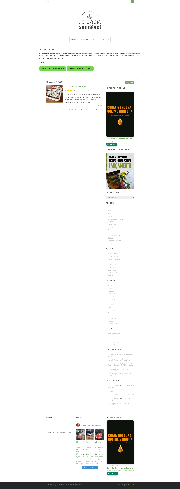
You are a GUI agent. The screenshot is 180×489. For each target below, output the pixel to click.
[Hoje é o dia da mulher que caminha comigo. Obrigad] (80, 446)
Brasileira (111, 294)
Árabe (110, 288)
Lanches (111, 339)
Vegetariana (83, 109)
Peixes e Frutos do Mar (116, 235)
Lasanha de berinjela (76, 86)
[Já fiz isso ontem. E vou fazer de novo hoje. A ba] (90, 458)
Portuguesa (112, 318)
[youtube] (46, 1)
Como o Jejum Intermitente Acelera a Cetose (120, 355)
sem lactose (112, 273)
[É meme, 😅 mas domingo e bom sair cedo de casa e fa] (80, 458)
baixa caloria (112, 253)
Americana (112, 285)
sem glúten (112, 267)
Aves (109, 211)
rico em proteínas (114, 262)
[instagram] (48, 1)
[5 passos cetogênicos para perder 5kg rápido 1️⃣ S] (99, 434)
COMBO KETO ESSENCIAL (80, 69)
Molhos (111, 230)
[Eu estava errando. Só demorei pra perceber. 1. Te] (90, 446)
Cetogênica (112, 296)
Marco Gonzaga (94, 109)
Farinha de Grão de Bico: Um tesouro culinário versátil (118, 370)
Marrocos (111, 313)
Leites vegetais (113, 224)
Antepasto (112, 208)
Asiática (111, 291)
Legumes (111, 222)
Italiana (110, 307)
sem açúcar (112, 264)
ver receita (98, 105)
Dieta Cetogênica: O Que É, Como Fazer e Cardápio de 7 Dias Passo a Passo (120, 365)
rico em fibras (113, 256)
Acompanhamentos (115, 334)
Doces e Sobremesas (115, 219)
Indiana (110, 304)
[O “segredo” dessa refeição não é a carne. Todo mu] (99, 458)
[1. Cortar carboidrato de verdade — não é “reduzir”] (99, 446)
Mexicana (111, 315)
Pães (110, 232)
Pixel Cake (130, 485)
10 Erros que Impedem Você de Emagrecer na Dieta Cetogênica (119, 360)
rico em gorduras (114, 259)
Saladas (111, 238)
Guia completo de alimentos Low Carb (120, 374)
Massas (111, 227)
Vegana (110, 321)
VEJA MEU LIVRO (53, 69)
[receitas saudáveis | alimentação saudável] (90, 32)
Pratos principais (114, 342)
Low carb (111, 310)
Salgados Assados (114, 241)
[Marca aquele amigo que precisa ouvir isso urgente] (80, 434)
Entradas (111, 336)
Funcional (111, 302)
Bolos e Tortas (113, 213)
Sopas (110, 243)
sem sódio (112, 275)
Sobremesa (112, 345)
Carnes (110, 216)
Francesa (111, 299)
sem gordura (112, 270)
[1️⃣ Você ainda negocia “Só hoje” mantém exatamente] (90, 434)
